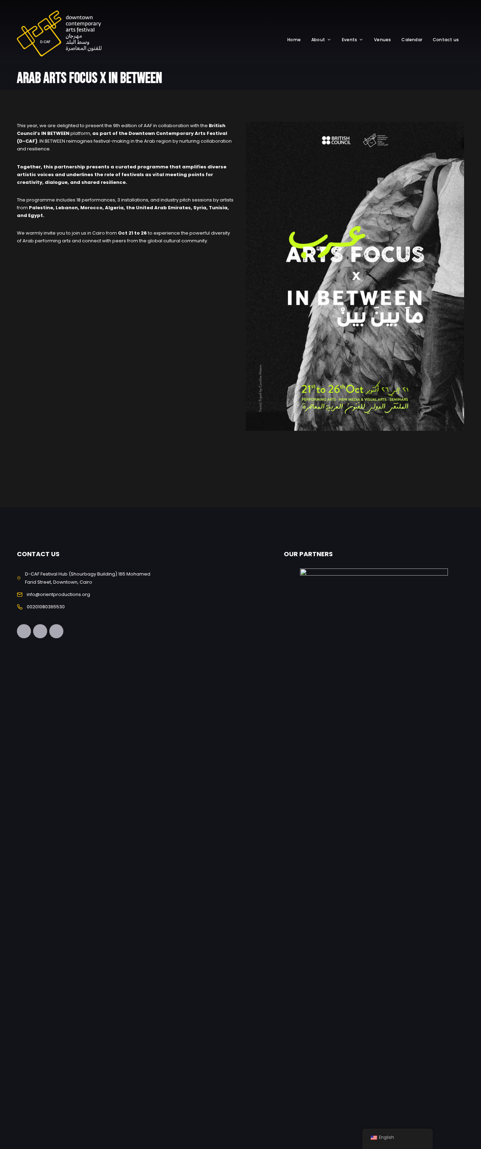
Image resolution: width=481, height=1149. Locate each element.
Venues (382, 40)
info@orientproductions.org (58, 594)
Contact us (446, 40)
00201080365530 (46, 606)
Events (349, 40)
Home (294, 40)
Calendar (411, 40)
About (318, 40)
